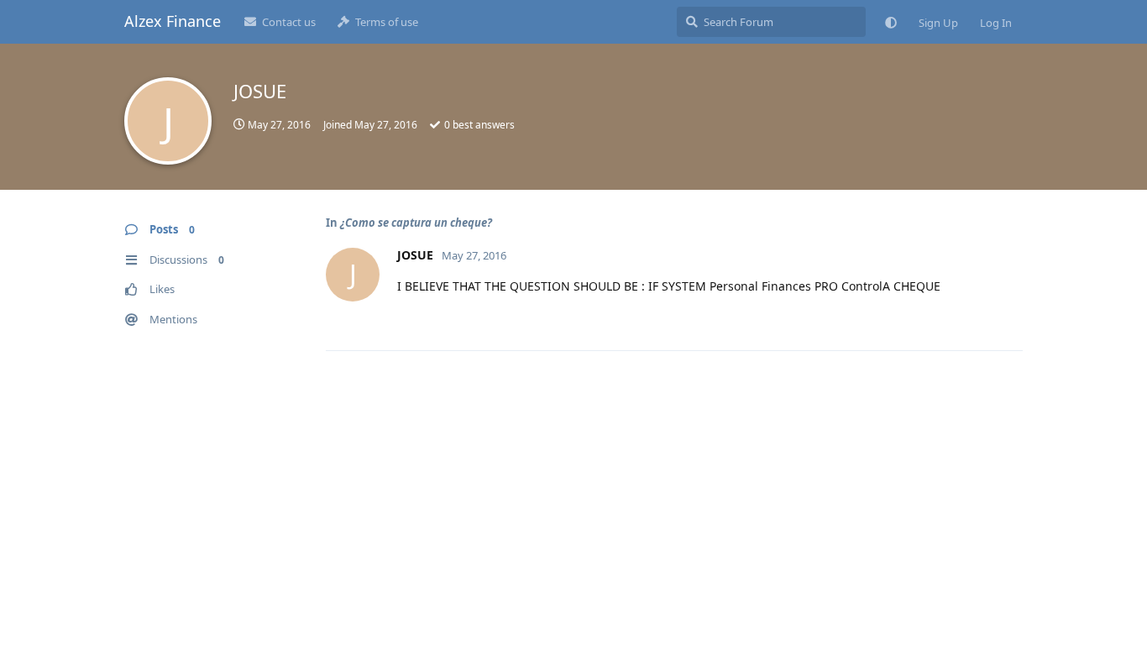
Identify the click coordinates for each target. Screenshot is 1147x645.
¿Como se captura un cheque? (416, 222)
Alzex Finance (172, 21)
